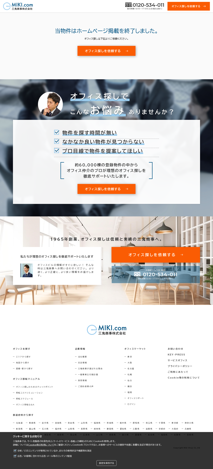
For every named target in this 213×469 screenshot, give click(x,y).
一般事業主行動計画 (88, 374)
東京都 (175, 423)
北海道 (19, 423)
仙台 (130, 380)
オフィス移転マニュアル (26, 379)
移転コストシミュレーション (29, 393)
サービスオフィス (178, 360)
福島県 (97, 423)
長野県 (84, 429)
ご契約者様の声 (86, 386)
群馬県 (136, 423)
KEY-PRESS (176, 355)
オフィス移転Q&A (25, 404)
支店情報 (82, 363)
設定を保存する (106, 463)
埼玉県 (149, 423)
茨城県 (110, 423)
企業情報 (80, 349)
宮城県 (58, 423)
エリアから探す (23, 357)
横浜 (130, 386)
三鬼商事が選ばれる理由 (90, 368)
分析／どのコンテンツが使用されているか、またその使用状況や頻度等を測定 (54, 451)
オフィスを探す (22, 349)
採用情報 (82, 380)
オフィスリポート (136, 398)
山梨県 (71, 429)
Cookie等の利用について (41, 445)
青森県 (32, 423)
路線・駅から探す (24, 368)
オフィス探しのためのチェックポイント (34, 387)
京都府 (162, 429)
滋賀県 (149, 429)
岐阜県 (97, 429)
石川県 (45, 429)
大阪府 (175, 429)
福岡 (130, 392)
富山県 (32, 429)
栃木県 (123, 423)
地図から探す (22, 363)
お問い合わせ (176, 349)
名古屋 (131, 368)
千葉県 (162, 423)
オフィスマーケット (135, 349)
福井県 (58, 429)
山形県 (84, 423)
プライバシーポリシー (180, 366)
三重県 (136, 429)
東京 (130, 357)
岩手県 (45, 423)
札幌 (130, 374)
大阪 (130, 363)
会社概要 (82, 357)
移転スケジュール (24, 399)
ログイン (132, 404)
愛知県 (123, 429)
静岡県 (110, 429)
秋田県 (71, 423)
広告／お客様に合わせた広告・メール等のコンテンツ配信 (44, 456)
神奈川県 (189, 423)
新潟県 (19, 429)
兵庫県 (188, 429)
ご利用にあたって (178, 372)
